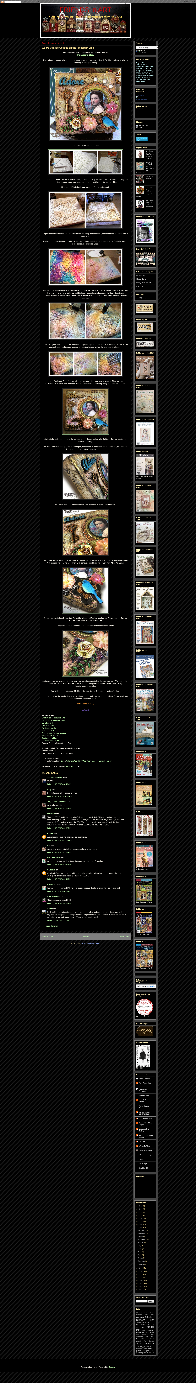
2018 (141, 1218)
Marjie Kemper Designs (144, 1107)
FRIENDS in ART (85, 10)
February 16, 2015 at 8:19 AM (59, 891)
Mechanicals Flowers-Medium (54, 733)
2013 (141, 1271)
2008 (141, 1286)
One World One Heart (149, 177)
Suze (147, 1336)
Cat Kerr (142, 1141)
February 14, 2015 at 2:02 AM (59, 852)
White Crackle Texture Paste (53, 718)
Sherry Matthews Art (143, 283)
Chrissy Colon (141, 279)
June (140, 1249)
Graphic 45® (143, 1168)
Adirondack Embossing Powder (145, 1312)
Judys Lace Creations (56, 802)
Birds (63, 761)
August (141, 1242)
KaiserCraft (145, 1324)
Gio (48, 846)
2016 (141, 1224)
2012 (141, 1274)
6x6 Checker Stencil (50, 736)
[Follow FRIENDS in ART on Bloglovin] (146, 987)
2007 (141, 1289)
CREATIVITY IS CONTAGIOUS (144, 1113)
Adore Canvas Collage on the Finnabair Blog (68, 47)
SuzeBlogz (143, 1164)
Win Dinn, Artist (53, 858)
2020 (141, 1212)
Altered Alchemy (145, 1155)
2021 (141, 1209)
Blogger (112, 1367)
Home (86, 936)
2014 (141, 1268)
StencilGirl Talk (144, 1078)
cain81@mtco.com (143, 298)
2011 (141, 1277)
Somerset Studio (148, 1334)
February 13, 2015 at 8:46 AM (59, 784)
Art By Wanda (53, 897)
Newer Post (47, 936)
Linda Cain (140, 286)
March (140, 1258)
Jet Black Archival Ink (50, 741)
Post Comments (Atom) (91, 943)
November (142, 1233)
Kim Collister (140, 275)
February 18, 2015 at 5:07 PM (59, 904)
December (142, 1230)
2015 (141, 1227)
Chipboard (140, 1317)
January (141, 1264)
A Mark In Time (144, 1146)
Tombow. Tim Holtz (142, 1346)
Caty (49, 790)
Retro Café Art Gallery (144, 1130)
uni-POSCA (150, 1353)
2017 (141, 1221)
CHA (152, 1314)
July (139, 1245)
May (140, 1252)
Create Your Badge (141, 99)
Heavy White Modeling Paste (53, 720)
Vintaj (144, 1348)
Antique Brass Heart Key (102, 761)
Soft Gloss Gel (48, 725)
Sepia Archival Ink (49, 738)
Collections (149, 1317)
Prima (141, 1159)
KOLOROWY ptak (145, 1118)
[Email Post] (78, 766)
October (141, 1236)
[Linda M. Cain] (137, 97)
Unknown (51, 870)
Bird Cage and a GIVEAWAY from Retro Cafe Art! (150, 155)
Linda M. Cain (140, 95)
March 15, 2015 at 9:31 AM (58, 921)
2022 (141, 1206)
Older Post (124, 936)
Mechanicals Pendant (51, 730)
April (140, 1255)
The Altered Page (145, 1150)
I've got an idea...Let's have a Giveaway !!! (149, 204)
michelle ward (144, 1095)
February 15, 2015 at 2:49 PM (59, 879)
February (141, 1261)
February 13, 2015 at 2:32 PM (59, 828)
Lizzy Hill (51, 814)
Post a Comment (51, 926)
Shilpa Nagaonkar (55, 777)
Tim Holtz (148, 1343)
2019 (141, 1215)
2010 (141, 1280)
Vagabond (139, 1348)
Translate (144, 52)
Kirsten (50, 834)
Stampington (139, 1336)
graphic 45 (148, 1350)
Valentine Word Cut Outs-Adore (79, 761)
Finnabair (138, 1322)
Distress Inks (145, 1320)
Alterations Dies (142, 1314)
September (142, 1239)
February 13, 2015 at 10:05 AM (59, 796)
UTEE (152, 1346)
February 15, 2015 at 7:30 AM (59, 865)
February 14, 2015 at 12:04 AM (59, 840)
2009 (141, 1283)
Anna (49, 909)
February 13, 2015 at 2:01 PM (59, 809)
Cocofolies (51, 885)
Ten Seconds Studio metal (145, 1338)
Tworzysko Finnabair (143, 1090)
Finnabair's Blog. (85, 55)
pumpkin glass (141, 1353)
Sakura (144, 1330)
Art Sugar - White (49, 728)
